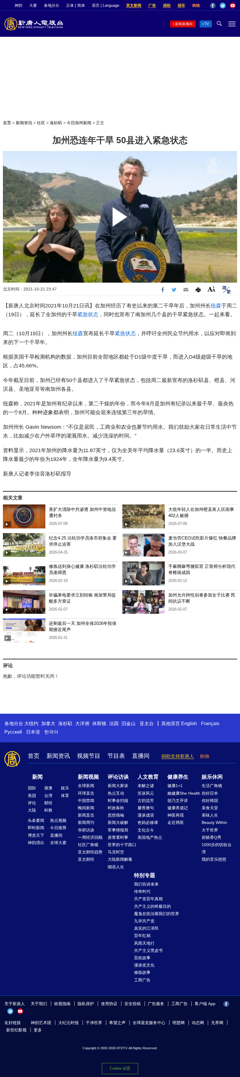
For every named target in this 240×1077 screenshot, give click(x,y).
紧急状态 (87, 314)
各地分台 (51, 5)
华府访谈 (86, 830)
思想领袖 (116, 815)
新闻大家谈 (118, 785)
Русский (13, 731)
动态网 (198, 1022)
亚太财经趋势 (90, 852)
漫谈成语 (146, 815)
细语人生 (116, 867)
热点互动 (116, 793)
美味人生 (210, 815)
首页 (7, 122)
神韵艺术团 (41, 1022)
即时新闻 (36, 827)
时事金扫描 (118, 800)
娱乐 (65, 788)
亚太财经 (86, 859)
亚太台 (147, 723)
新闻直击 (86, 815)
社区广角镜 (88, 844)
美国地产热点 (150, 837)
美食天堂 (210, 807)
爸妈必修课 (148, 822)
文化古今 (146, 830)
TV (207, 24)
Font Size (211, 289)
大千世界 (210, 830)
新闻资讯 (24, 122)
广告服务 (156, 1003)
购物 (196, 5)
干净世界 (94, 1022)
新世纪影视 (16, 1030)
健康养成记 (177, 807)
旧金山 (128, 723)
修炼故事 (142, 972)
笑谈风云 (146, 793)
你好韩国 (210, 800)
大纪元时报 (68, 1022)
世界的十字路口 (122, 844)
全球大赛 (58, 842)
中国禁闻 (86, 800)
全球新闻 (86, 785)
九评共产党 (144, 921)
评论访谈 (118, 777)
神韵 (18, 5)
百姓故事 (142, 957)
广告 (152, 5)
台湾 (48, 795)
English (189, 723)
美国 (32, 795)
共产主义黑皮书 (148, 950)
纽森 (216, 306)
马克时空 (116, 852)
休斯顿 (99, 723)
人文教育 (148, 777)
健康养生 (177, 777)
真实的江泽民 (146, 928)
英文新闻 (133, 5)
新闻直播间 (184, 24)
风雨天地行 (144, 943)
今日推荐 (58, 827)
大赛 (33, 5)
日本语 (33, 731)
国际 (32, 788)
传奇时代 (142, 891)
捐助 (167, 5)
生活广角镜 (212, 785)
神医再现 (175, 815)
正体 (70, 5)
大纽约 (31, 723)
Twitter (223, 5)
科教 (48, 810)
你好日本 (210, 793)
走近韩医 (175, 822)
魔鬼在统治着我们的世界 (156, 913)
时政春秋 (116, 807)
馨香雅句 (146, 807)
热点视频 (58, 820)
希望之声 (117, 1022)
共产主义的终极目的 (152, 906)
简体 (81, 5)
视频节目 (88, 756)
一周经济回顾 (90, 837)
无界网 (217, 1022)
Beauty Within (214, 822)
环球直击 (86, 793)
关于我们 (39, 1003)
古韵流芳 (146, 800)
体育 (65, 795)
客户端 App (205, 1003)
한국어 (51, 731)
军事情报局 (118, 830)
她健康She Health (183, 793)
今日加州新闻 (79, 122)
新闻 (37, 777)
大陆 (32, 810)
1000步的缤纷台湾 (217, 848)
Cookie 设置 (120, 1068)
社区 (41, 122)
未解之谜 (146, 785)
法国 (114, 723)
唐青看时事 (118, 837)
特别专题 (144, 875)
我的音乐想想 (214, 859)
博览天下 (36, 835)
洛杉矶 (56, 122)
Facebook (213, 5)
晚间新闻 (86, 807)
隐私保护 (86, 1003)
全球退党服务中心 (149, 1022)
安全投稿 (132, 1003)
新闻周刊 (86, 822)
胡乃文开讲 (177, 800)
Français (210, 723)
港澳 (48, 788)
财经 (48, 803)
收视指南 (62, 1003)
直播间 (141, 756)
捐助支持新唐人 (177, 756)
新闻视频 (88, 777)
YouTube (233, 5)
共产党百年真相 (148, 898)
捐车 (181, 5)
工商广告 (142, 980)
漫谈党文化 (144, 965)
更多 (38, 1030)
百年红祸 (142, 935)
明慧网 (178, 1022)
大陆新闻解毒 (120, 859)
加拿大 (48, 723)
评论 (32, 803)
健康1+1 (175, 785)
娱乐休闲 (212, 777)
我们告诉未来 (146, 884)
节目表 (116, 756)
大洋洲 (82, 723)
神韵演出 (36, 842)
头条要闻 (36, 820)
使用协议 (109, 1003)
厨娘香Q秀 (211, 837)
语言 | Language (105, 5)
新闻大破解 (118, 822)
